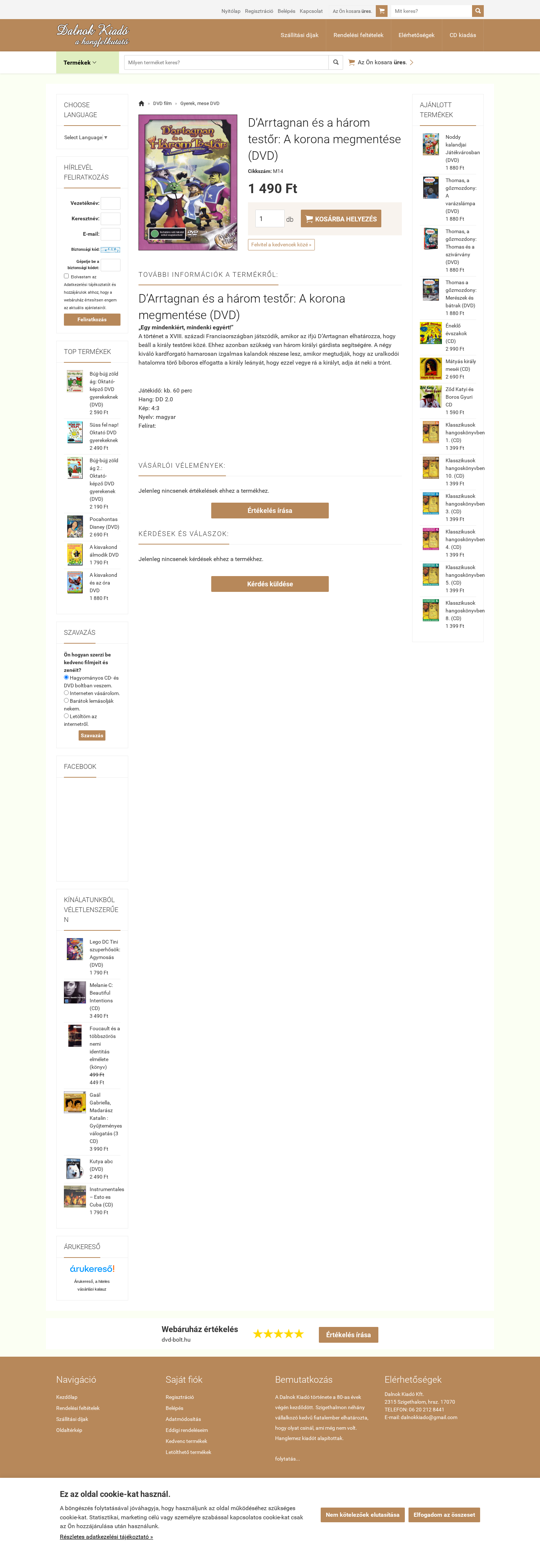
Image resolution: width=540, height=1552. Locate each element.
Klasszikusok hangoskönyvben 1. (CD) (465, 432)
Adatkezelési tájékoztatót (87, 284)
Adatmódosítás (183, 1419)
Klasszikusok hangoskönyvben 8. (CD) (465, 610)
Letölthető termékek (188, 1452)
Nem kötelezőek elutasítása (363, 1514)
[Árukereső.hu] (92, 1271)
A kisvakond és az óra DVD (103, 582)
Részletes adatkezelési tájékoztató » (106, 1536)
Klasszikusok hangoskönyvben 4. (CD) (465, 539)
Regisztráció (259, 11)
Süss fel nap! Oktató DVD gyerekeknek (104, 432)
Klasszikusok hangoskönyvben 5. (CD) (465, 575)
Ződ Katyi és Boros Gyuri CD (460, 397)
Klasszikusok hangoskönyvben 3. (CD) (465, 503)
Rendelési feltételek (359, 35)
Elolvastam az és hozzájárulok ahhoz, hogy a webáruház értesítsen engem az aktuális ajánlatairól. (90, 292)
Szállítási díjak (299, 35)
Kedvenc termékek (186, 1441)
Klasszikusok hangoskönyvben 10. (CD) (465, 468)
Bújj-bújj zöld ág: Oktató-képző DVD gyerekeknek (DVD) (104, 389)
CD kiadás (463, 35)
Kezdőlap (67, 1397)
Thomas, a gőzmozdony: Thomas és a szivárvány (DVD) (461, 246)
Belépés (286, 11)
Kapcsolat (311, 11)
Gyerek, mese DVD (200, 103)
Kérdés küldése (270, 584)
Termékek (80, 62)
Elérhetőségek (417, 35)
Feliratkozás (92, 319)
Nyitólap (231, 11)
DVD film (162, 103)
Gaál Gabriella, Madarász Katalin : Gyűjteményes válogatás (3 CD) (106, 1118)
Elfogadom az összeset (444, 1514)
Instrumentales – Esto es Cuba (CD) (107, 1197)
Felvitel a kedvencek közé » (281, 244)
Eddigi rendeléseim (187, 1430)
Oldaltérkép (69, 1430)
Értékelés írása (270, 510)
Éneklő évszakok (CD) (456, 333)
